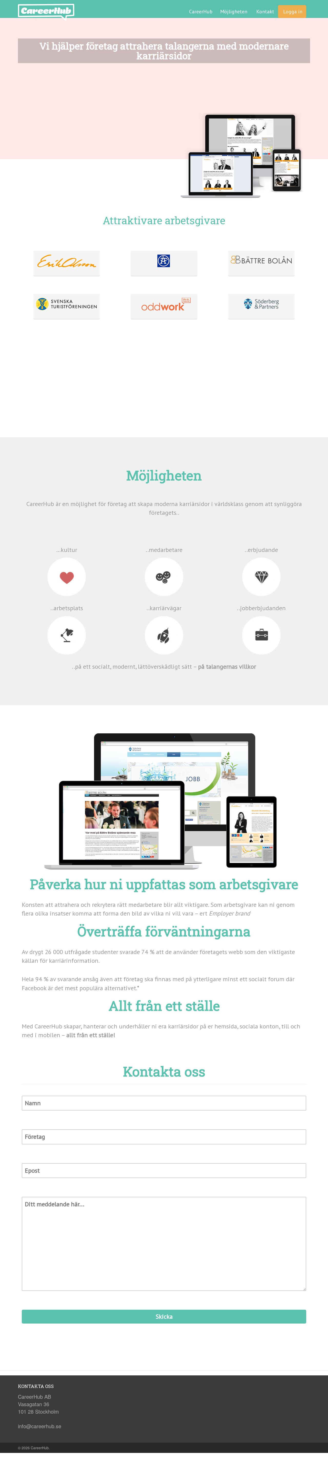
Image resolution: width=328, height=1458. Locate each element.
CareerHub (200, 11)
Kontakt (264, 11)
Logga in (292, 11)
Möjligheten (233, 11)
